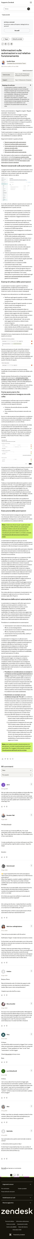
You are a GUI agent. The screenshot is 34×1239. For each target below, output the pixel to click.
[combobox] (17, 770)
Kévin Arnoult (7, 824)
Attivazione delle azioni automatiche (15, 152)
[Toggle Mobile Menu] (31, 2)
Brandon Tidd (10, 815)
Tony (8, 1034)
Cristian (9, 971)
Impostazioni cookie (22, 1224)
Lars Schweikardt (12, 1071)
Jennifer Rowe (11, 61)
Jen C (8, 784)
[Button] (2, 759)
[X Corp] (8, 44)
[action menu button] (31, 784)
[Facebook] (5, 44)
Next (22, 1175)
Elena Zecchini (11, 1004)
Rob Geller (10, 1131)
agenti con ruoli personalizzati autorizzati (17, 276)
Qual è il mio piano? (28, 70)
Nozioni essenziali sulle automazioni (15, 142)
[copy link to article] (2, 44)
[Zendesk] (17, 1211)
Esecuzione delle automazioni (13, 150)
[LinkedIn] (11, 44)
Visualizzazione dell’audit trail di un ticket (14, 750)
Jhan (8, 1106)
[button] (16, 1184)
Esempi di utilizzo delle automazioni (15, 144)
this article (8, 1054)
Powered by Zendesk (19, 1234)
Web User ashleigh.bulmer (14, 926)
